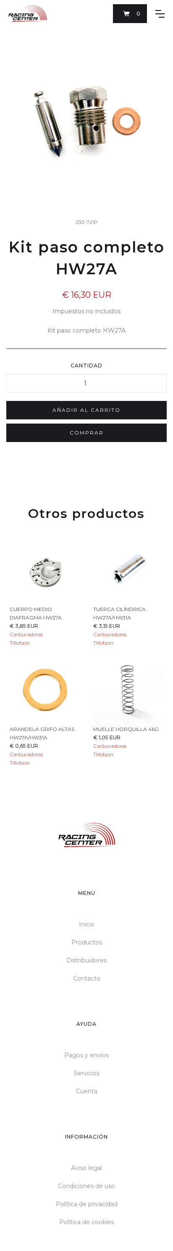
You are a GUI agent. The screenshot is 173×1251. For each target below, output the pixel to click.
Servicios (87, 1073)
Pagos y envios (86, 1055)
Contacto (86, 978)
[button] (130, 13)
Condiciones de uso (86, 1186)
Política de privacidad (87, 1204)
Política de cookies (86, 1222)
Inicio (86, 924)
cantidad (86, 365)
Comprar (87, 432)
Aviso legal (86, 1168)
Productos (86, 942)
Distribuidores (86, 960)
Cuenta (86, 1091)
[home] (27, 13)
